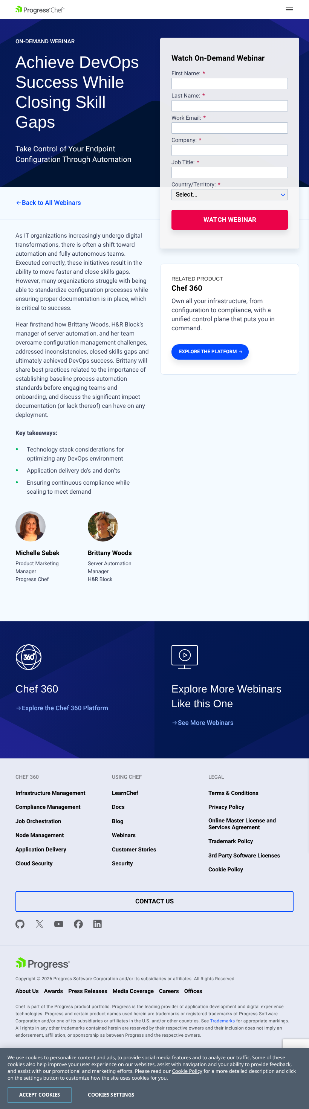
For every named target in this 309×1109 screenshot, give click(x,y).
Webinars (124, 835)
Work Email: (187, 118)
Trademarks (222, 1021)
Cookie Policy (225, 869)
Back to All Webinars (51, 203)
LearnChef (125, 793)
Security (122, 863)
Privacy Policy (226, 807)
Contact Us (154, 901)
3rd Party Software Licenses (244, 855)
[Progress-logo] (42, 964)
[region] (154, 1078)
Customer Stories (134, 849)
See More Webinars (206, 723)
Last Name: (185, 96)
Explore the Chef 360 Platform (65, 708)
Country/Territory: (193, 185)
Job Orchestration (38, 821)
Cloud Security (34, 863)
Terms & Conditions (233, 793)
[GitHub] (19, 925)
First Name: (185, 74)
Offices (193, 991)
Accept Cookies (39, 1094)
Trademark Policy (230, 841)
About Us (27, 991)
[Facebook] (78, 925)
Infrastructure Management (50, 793)
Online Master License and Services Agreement (242, 824)
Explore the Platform (208, 352)
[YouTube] (58, 925)
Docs (118, 807)
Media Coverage (133, 991)
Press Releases (87, 991)
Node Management (39, 835)
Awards (53, 991)
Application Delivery (40, 849)
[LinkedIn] (97, 925)
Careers (169, 991)
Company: (184, 140)
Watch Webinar (229, 219)
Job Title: (182, 163)
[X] (39, 925)
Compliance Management (48, 807)
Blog (118, 821)
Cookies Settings (111, 1094)
